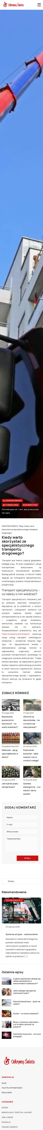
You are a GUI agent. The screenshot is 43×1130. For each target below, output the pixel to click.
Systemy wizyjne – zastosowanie (20, 934)
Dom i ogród (7, 1117)
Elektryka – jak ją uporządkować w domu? (10, 753)
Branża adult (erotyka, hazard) (17, 1112)
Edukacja (6, 1122)
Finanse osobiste (10, 1127)
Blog (4, 1083)
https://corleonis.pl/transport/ (16, 634)
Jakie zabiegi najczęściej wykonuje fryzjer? (24, 992)
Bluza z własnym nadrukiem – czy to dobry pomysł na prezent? (26, 1024)
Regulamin (7, 1092)
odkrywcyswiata (13, 500)
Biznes (5, 1107)
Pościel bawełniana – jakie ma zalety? (26, 1002)
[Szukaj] (5, 881)
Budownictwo (30, 505)
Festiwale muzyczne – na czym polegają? (27, 1035)
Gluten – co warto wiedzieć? (26, 1013)
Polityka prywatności (12, 1088)
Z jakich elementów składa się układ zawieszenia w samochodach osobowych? (27, 981)
